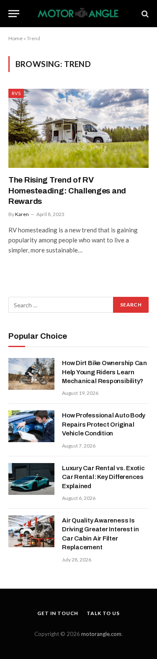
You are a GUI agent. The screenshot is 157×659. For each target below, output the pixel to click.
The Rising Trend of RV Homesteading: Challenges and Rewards (67, 190)
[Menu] (13, 13)
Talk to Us (103, 613)
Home (15, 38)
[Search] (144, 13)
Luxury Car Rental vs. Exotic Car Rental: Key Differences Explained (103, 477)
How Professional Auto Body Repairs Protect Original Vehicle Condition (103, 424)
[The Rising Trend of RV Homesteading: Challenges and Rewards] (78, 128)
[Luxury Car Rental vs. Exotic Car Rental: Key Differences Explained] (31, 479)
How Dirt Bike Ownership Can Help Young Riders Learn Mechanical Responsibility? (104, 372)
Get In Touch (57, 613)
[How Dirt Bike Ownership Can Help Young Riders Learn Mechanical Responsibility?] (31, 374)
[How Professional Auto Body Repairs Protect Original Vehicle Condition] (31, 426)
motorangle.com (101, 634)
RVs (16, 93)
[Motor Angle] (78, 13)
